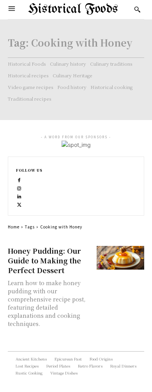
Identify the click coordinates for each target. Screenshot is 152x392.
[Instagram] (19, 187)
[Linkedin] (19, 195)
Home (13, 227)
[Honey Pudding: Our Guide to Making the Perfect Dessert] (121, 258)
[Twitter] (19, 203)
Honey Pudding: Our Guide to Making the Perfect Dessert (44, 260)
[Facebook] (19, 179)
